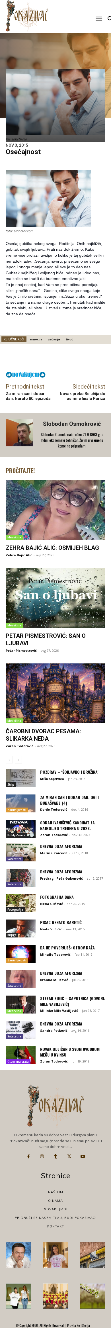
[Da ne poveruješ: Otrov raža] (21, 954)
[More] (71, 359)
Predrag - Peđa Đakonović (61, 878)
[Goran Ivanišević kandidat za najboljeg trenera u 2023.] (21, 829)
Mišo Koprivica (52, 779)
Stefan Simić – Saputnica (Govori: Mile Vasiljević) (72, 1001)
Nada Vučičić (51, 929)
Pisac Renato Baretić (61, 922)
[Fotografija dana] (21, 903)
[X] (69, 1156)
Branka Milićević (54, 980)
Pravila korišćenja (78, 1325)
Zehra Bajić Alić (19, 555)
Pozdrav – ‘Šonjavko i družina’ (69, 772)
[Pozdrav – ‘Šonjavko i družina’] (21, 778)
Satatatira (14, 859)
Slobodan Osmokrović (72, 423)
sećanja (54, 339)
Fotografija (15, 910)
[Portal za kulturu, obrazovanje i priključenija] (27, 16)
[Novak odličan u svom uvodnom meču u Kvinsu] (21, 1055)
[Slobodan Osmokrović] (20, 435)
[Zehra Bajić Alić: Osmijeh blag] (55, 510)
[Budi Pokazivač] (18, 1296)
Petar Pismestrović (21, 650)
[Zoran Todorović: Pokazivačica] (92, 1255)
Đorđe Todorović (53, 809)
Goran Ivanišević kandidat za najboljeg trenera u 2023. (67, 825)
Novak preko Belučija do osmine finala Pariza (82, 396)
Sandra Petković (53, 1030)
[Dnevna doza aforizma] (21, 852)
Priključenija (16, 835)
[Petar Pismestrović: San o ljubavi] (55, 598)
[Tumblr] (55, 1156)
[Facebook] (28, 1156)
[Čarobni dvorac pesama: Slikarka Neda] (55, 693)
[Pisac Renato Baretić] (21, 928)
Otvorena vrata (18, 1062)
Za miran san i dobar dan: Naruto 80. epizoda (28, 396)
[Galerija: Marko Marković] (92, 1296)
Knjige (12, 935)
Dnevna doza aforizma (61, 846)
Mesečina (14, 537)
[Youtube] (82, 1156)
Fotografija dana (57, 897)
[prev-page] (9, 759)
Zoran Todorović (19, 746)
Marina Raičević (53, 853)
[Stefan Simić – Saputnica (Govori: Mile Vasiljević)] (21, 1005)
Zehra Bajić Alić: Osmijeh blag (52, 547)
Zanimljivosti (16, 810)
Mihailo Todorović (55, 954)
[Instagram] (42, 1156)
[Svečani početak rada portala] (55, 1296)
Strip (10, 784)
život (69, 339)
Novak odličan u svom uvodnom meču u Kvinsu (70, 1052)
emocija (36, 339)
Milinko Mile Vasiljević (59, 1010)
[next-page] (18, 759)
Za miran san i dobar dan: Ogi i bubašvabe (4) (69, 800)
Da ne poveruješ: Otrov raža (67, 948)
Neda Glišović (51, 904)
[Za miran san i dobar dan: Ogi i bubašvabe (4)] (21, 803)
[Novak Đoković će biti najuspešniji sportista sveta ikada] (18, 1255)
